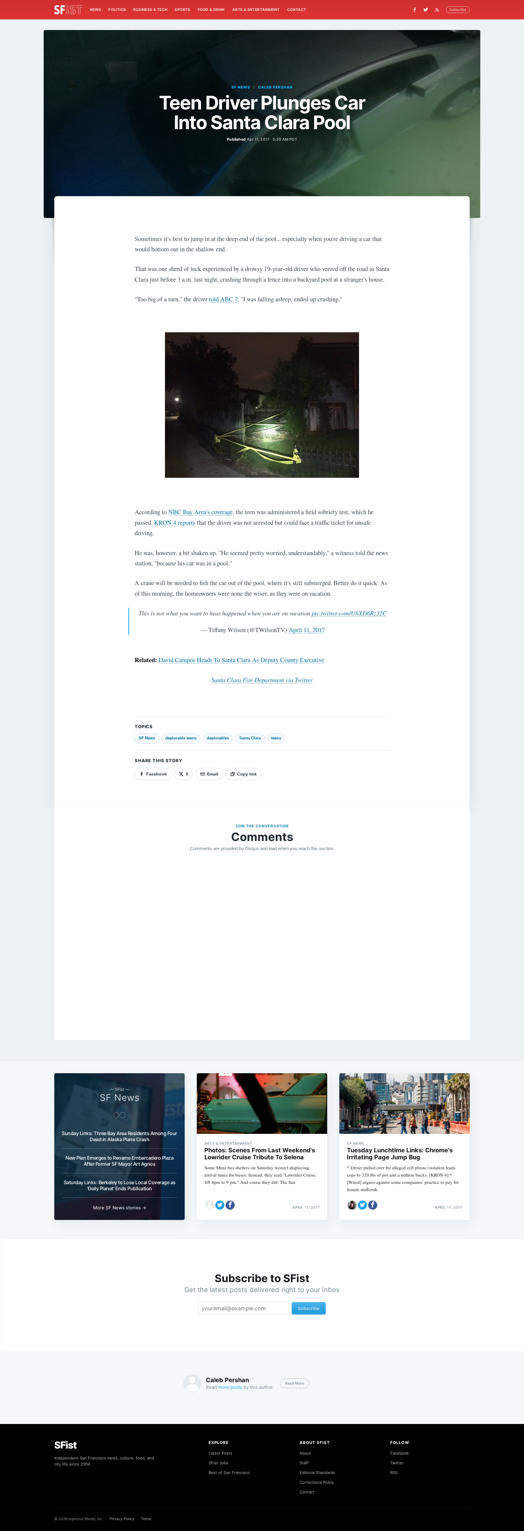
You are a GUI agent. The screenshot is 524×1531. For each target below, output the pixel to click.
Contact (296, 9)
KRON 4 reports (174, 522)
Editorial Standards (317, 1472)
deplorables (218, 738)
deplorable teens (180, 738)
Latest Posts (220, 1453)
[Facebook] (414, 10)
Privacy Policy (122, 1518)
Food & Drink (211, 9)
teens (276, 738)
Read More (294, 1383)
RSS (394, 1472)
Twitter (397, 1462)
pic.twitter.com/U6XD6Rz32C (349, 613)
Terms (146, 1518)
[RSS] (439, 9)
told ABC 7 (223, 299)
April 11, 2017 (307, 629)
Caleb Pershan (275, 87)
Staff (304, 1462)
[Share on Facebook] (230, 1205)
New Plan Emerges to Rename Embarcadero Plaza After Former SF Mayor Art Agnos (119, 1161)
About (305, 1453)
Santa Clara (250, 738)
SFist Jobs (218, 1462)
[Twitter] (426, 9)
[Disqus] (262, 944)
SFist (65, 1445)
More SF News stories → (119, 1208)
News (95, 9)
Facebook (399, 1453)
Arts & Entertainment (256, 9)
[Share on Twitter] (220, 1205)
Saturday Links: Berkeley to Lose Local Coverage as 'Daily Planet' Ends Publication (120, 1185)
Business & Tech (150, 9)
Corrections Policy (317, 1482)
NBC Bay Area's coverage (200, 512)
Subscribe (457, 9)
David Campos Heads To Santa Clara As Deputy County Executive (241, 659)
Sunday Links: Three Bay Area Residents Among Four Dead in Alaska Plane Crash (119, 1136)
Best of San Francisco (229, 1472)
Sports (182, 9)
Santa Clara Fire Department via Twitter (262, 679)
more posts (230, 1387)
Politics (117, 9)
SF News (240, 87)
